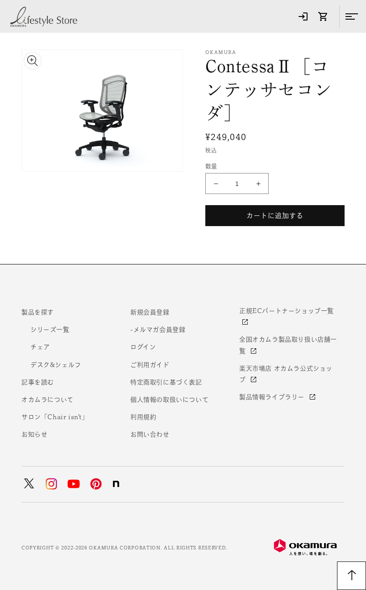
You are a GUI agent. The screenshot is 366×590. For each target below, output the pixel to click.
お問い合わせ (150, 434)
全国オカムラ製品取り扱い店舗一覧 (288, 345)
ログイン (143, 347)
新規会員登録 (150, 312)
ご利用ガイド (150, 365)
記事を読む (37, 382)
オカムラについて (47, 399)
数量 (211, 166)
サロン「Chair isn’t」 (54, 417)
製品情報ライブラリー (273, 397)
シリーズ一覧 (50, 329)
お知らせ (34, 434)
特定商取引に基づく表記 (166, 382)
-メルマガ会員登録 (157, 329)
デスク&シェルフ (55, 365)
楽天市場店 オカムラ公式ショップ (286, 374)
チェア (40, 347)
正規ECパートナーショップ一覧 (286, 311)
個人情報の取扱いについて (169, 399)
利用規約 (143, 417)
